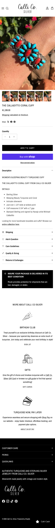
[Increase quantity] (14, 137)
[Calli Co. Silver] (27, 8)
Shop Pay (46, 417)
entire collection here (10, 224)
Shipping (5, 114)
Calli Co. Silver (11, 519)
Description (6, 170)
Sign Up (27, 344)
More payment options (27, 163)
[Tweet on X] (8, 122)
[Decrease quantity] (4, 137)
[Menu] (3, 8)
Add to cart (27, 148)
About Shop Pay (27, 429)
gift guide (32, 378)
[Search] (8, 8)
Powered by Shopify (23, 519)
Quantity (5, 131)
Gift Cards (27, 387)
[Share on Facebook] (11, 122)
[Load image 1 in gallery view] (27, 53)
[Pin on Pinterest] (14, 122)
